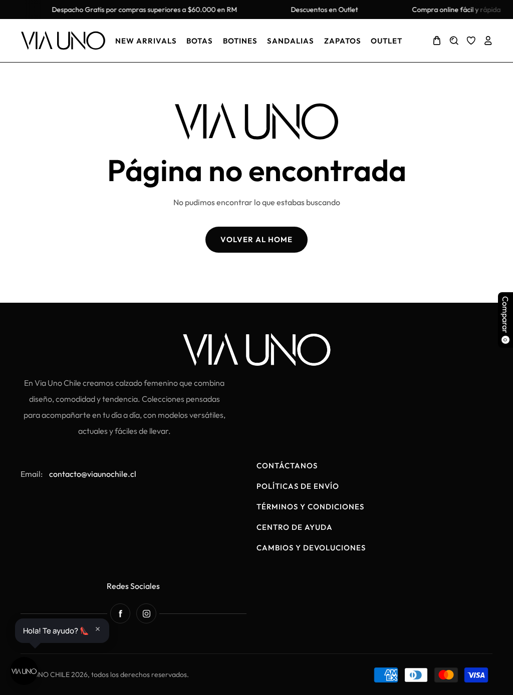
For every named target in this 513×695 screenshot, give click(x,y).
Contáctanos (287, 465)
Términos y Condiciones (310, 506)
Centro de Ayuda (294, 527)
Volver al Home (256, 239)
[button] (436, 40)
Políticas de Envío (297, 486)
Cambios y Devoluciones (311, 547)
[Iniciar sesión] (487, 40)
